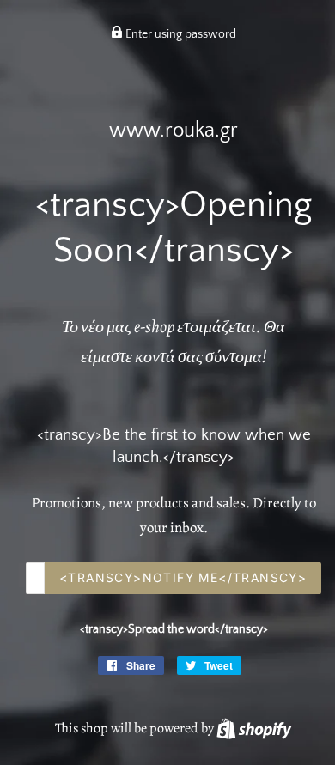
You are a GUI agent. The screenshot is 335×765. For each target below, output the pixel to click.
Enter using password (179, 34)
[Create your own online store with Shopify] (253, 728)
